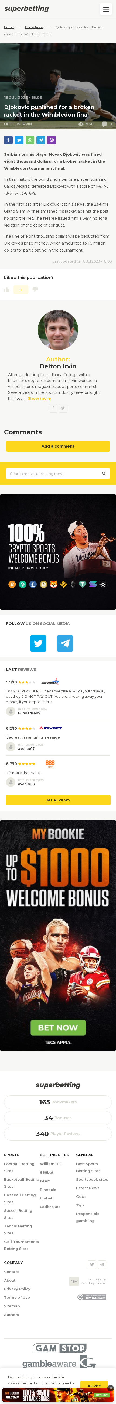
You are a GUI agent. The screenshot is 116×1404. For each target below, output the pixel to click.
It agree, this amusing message (33, 737)
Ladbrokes (50, 1207)
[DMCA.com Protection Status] (91, 1298)
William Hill (51, 1164)
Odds (81, 1196)
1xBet (45, 1181)
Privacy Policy (17, 1289)
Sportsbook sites (92, 1179)
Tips (80, 1205)
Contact (11, 1272)
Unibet (46, 1198)
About (9, 1280)
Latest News (88, 1188)
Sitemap (12, 1306)
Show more (39, 398)
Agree (94, 1386)
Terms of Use (17, 1297)
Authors (11, 1314)
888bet (46, 1172)
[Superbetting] (58, 8)
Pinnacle (48, 1189)
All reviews (58, 800)
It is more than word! (23, 772)
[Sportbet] (58, 1085)
